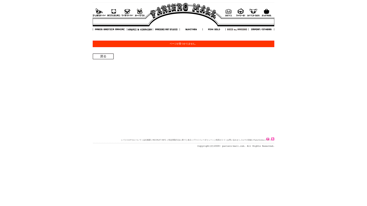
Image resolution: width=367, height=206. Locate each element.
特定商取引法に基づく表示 (179, 140)
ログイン (228, 12)
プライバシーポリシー (202, 140)
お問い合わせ (139, 12)
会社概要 (147, 140)
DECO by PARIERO (236, 29)
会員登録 (253, 12)
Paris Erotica (259, 140)
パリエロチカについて (131, 140)
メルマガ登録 (246, 140)
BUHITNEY (190, 29)
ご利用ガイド (99, 12)
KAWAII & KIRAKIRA (140, 29)
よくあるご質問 (113, 12)
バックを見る (266, 12)
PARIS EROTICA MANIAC (110, 29)
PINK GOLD (213, 29)
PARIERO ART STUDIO (166, 29)
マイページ (240, 12)
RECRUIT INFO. (160, 140)
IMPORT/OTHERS (261, 29)
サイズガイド (127, 12)
